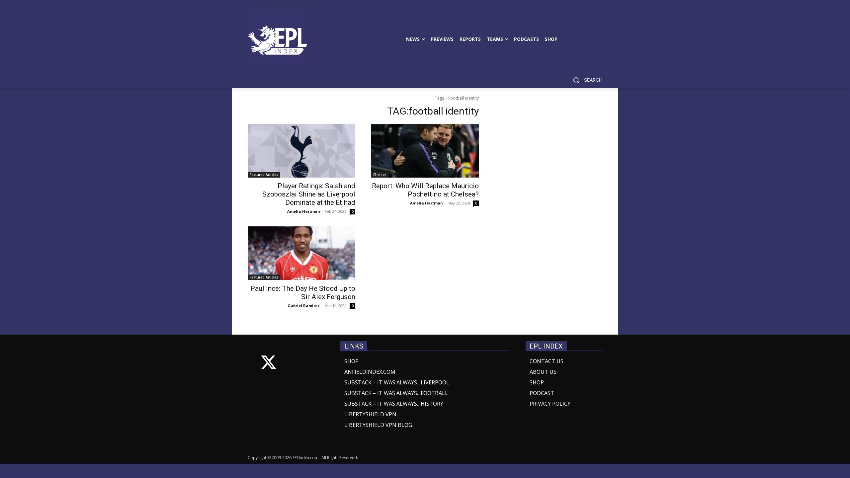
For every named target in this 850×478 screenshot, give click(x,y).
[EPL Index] (277, 39)
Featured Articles (264, 174)
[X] (268, 363)
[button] (585, 80)
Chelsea (379, 174)
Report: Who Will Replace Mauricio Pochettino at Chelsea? (425, 190)
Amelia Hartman (303, 211)
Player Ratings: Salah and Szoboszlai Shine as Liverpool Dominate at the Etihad (308, 194)
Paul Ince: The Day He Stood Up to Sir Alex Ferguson (302, 292)
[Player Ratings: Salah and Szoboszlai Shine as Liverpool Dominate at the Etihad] (301, 151)
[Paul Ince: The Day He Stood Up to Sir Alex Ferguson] (301, 253)
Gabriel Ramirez (304, 305)
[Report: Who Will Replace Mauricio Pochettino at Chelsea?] (425, 151)
